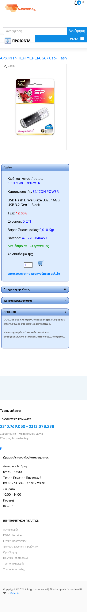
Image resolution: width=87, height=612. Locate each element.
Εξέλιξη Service (12, 535)
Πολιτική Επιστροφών (15, 558)
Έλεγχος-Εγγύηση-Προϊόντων (20, 546)
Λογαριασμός (10, 529)
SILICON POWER (46, 191)
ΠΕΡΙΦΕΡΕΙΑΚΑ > (33, 58)
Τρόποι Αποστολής (14, 569)
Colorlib (14, 593)
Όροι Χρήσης (10, 552)
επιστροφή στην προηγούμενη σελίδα (34, 274)
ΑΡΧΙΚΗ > (9, 58)
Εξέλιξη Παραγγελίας (15, 541)
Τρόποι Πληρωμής (13, 563)
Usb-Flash (58, 58)
